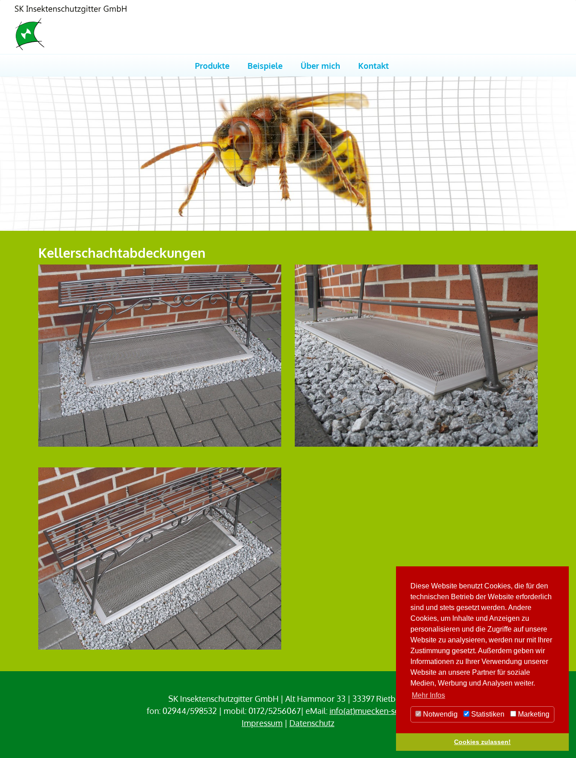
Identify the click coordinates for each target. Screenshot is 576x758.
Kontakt (373, 65)
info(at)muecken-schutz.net (378, 711)
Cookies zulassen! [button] (482, 741)
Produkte (212, 65)
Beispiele (265, 65)
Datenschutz (311, 723)
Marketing (532, 714)
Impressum (262, 723)
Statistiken (486, 714)
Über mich (320, 65)
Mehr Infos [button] (428, 695)
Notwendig (439, 714)
